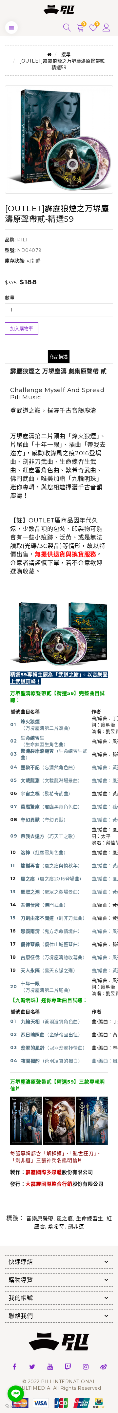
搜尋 (66, 54)
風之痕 (65, 1218)
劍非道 (76, 1226)
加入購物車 (21, 328)
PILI (22, 240)
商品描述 (58, 356)
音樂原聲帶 (39, 1218)
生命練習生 (89, 1218)
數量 (9, 298)
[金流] (59, 1402)
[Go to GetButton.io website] (15, 1406)
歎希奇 (56, 1226)
